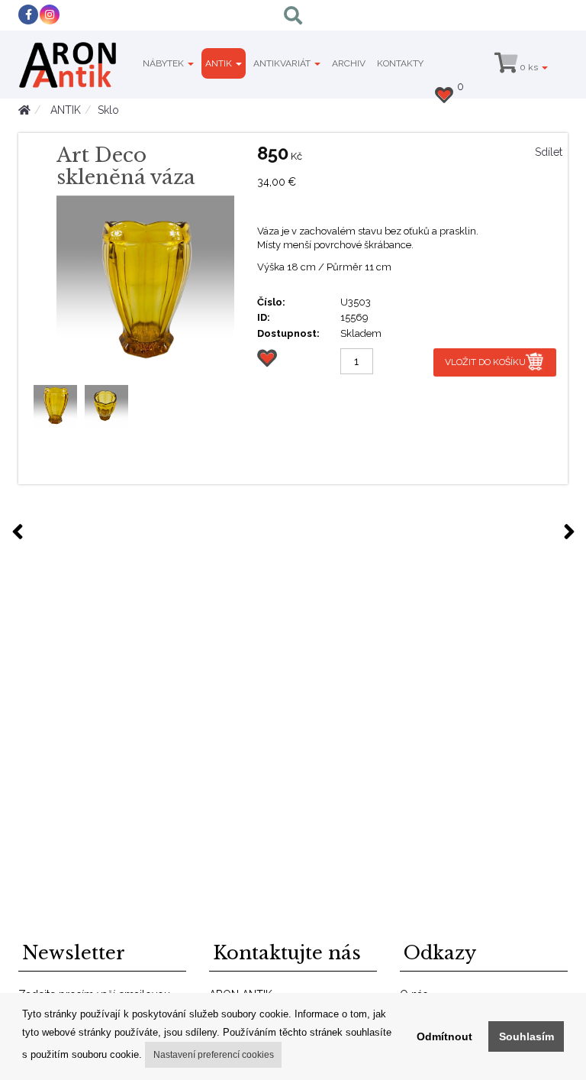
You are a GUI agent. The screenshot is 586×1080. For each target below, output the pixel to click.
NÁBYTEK (164, 63)
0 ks (528, 67)
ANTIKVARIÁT (283, 63)
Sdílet (548, 152)
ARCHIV (348, 63)
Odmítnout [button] (444, 1036)
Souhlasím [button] (526, 1036)
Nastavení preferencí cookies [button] (213, 1054)
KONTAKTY (400, 63)
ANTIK (219, 63)
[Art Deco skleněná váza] (145, 284)
